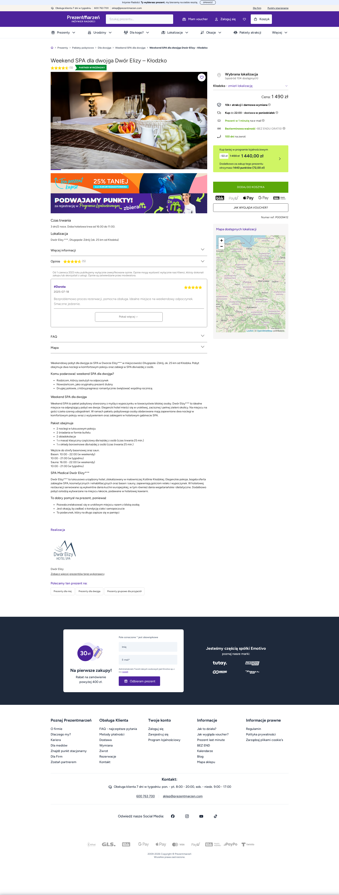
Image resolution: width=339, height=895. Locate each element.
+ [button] (221, 240)
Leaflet (250, 330)
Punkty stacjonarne (278, 8)
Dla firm (257, 8)
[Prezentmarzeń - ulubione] (244, 19)
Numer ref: (268, 217)
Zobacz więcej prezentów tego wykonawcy (77, 574)
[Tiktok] (215, 816)
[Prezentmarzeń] (83, 19)
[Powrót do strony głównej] (52, 47)
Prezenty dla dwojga (89, 591)
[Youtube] (201, 816)
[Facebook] (172, 816)
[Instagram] (187, 816)
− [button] (221, 246)
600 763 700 (145, 796)
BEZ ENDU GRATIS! (269, 128)
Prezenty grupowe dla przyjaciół (124, 591)
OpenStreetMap (264, 330)
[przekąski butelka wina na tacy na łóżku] (129, 120)
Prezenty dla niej (63, 591)
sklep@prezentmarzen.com (127, 8)
